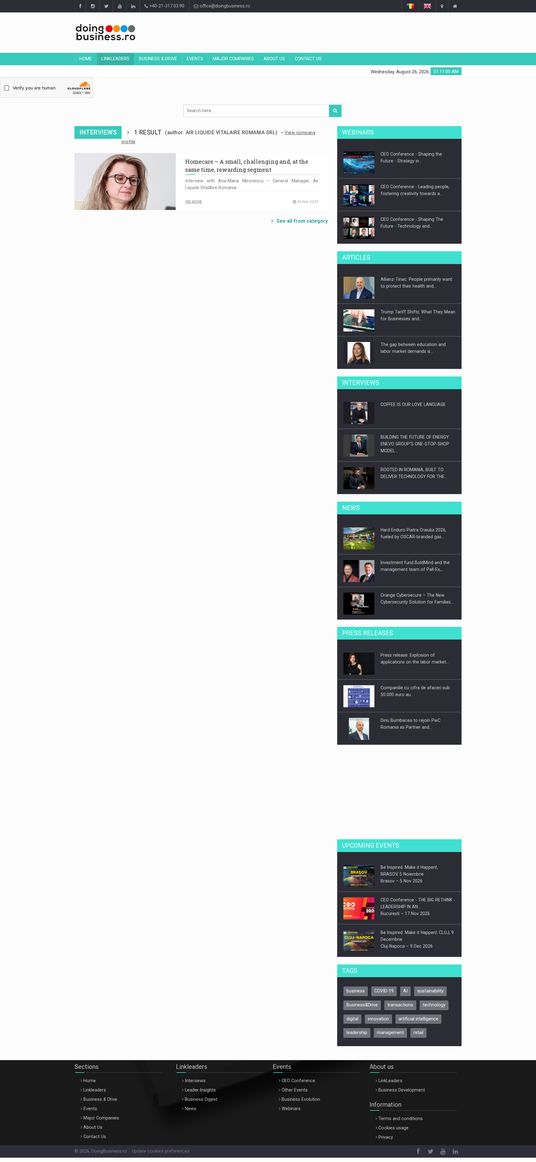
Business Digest (201, 1099)
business (355, 991)
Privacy (385, 1137)
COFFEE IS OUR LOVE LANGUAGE (413, 404)
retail (418, 1032)
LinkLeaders (390, 1080)
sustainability (430, 991)
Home (85, 59)
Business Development (401, 1090)
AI (405, 991)
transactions (400, 1005)
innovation (378, 1019)
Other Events (295, 1090)
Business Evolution (301, 1099)
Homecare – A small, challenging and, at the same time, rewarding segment (246, 165)
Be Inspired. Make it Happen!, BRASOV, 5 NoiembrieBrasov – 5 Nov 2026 (409, 874)
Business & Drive (158, 59)
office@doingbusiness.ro (224, 6)
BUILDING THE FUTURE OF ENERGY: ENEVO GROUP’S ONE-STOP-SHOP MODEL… (415, 444)
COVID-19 (384, 991)
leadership (356, 1032)
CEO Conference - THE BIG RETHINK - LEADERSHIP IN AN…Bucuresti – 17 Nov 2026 (418, 906)
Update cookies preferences (161, 1151)
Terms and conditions (400, 1118)
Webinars (291, 1108)
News (190, 1108)
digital (352, 1019)
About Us (274, 59)
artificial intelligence (418, 1019)
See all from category (302, 221)
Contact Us (308, 59)
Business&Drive (362, 1005)
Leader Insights (200, 1090)
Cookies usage (393, 1128)
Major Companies (233, 59)
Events (195, 59)
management (390, 1032)
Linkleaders (115, 59)
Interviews (195, 1080)
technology (434, 1005)
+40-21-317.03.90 (166, 6)
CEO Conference (298, 1080)
